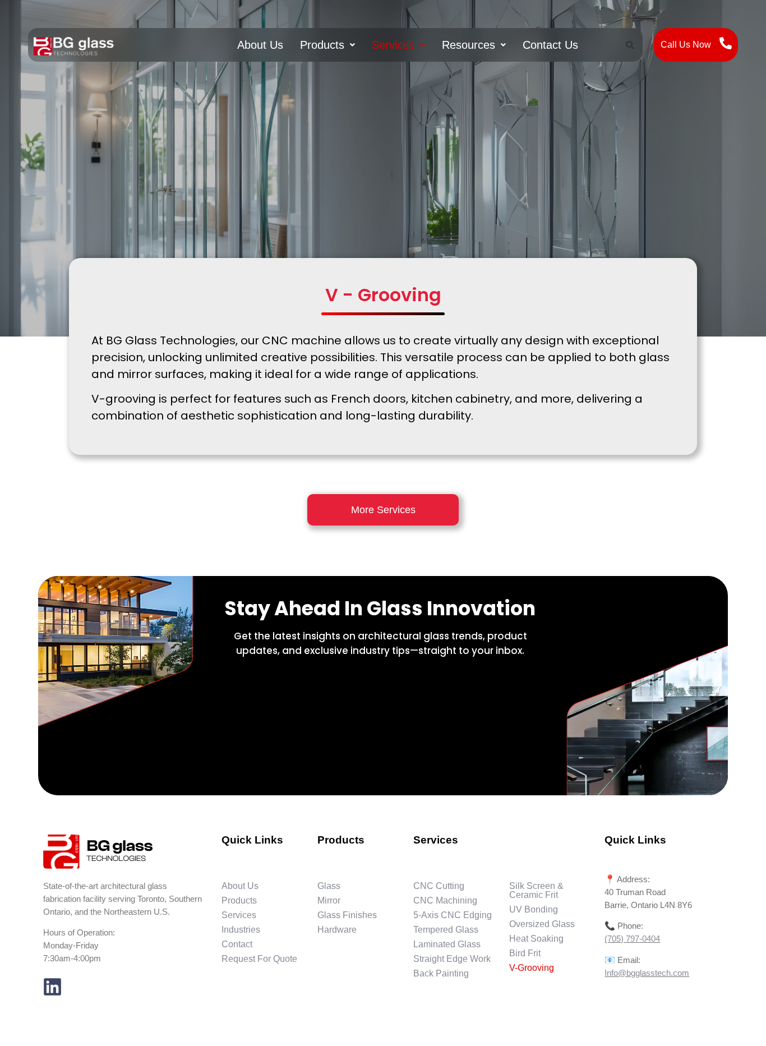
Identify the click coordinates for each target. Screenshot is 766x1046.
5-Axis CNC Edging (452, 915)
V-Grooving (531, 968)
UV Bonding (533, 909)
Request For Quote (259, 959)
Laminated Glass (447, 944)
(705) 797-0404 (632, 938)
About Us (260, 45)
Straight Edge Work (452, 959)
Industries (241, 929)
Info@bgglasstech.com (647, 973)
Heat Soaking (536, 938)
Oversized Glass (542, 924)
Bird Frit (525, 953)
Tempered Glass (445, 929)
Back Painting (441, 973)
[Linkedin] (52, 987)
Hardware (337, 929)
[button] (327, 45)
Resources (468, 45)
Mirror (328, 900)
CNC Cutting (438, 886)
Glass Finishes (347, 915)
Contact (237, 944)
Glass (328, 886)
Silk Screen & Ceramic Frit (536, 890)
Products (322, 45)
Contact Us (550, 45)
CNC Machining (445, 900)
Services (393, 45)
